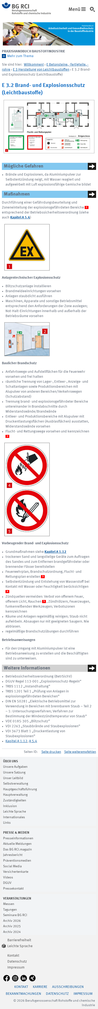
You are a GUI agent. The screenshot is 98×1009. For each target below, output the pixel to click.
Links (7, 822)
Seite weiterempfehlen (80, 752)
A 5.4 (33, 741)
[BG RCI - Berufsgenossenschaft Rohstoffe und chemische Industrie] (26, 13)
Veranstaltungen (17, 898)
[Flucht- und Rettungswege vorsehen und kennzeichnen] (27, 339)
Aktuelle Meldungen (17, 843)
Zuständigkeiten (14, 800)
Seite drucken (51, 752)
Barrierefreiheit (19, 940)
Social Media (12, 866)
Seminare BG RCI (15, 915)
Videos (8, 877)
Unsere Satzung (14, 772)
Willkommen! (34, 65)
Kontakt (13, 956)
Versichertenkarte (15, 871)
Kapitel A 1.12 (16, 741)
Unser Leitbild (13, 778)
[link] (93, 11)
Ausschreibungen (68, 987)
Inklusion (10, 806)
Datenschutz (17, 962)
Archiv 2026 (12, 921)
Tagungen (10, 909)
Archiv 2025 (12, 926)
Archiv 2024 (12, 932)
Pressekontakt (13, 888)
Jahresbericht (12, 855)
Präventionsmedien (17, 860)
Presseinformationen (18, 838)
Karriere (40, 987)
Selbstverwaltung (15, 783)
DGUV (7, 883)
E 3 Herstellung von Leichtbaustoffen (41, 70)
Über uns (10, 761)
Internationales (14, 817)
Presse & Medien (16, 832)
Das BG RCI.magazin (17, 849)
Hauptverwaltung (15, 794)
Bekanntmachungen (23, 994)
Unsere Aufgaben (15, 766)
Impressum (15, 967)
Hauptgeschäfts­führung (20, 789)
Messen (8, 904)
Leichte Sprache (14, 811)
